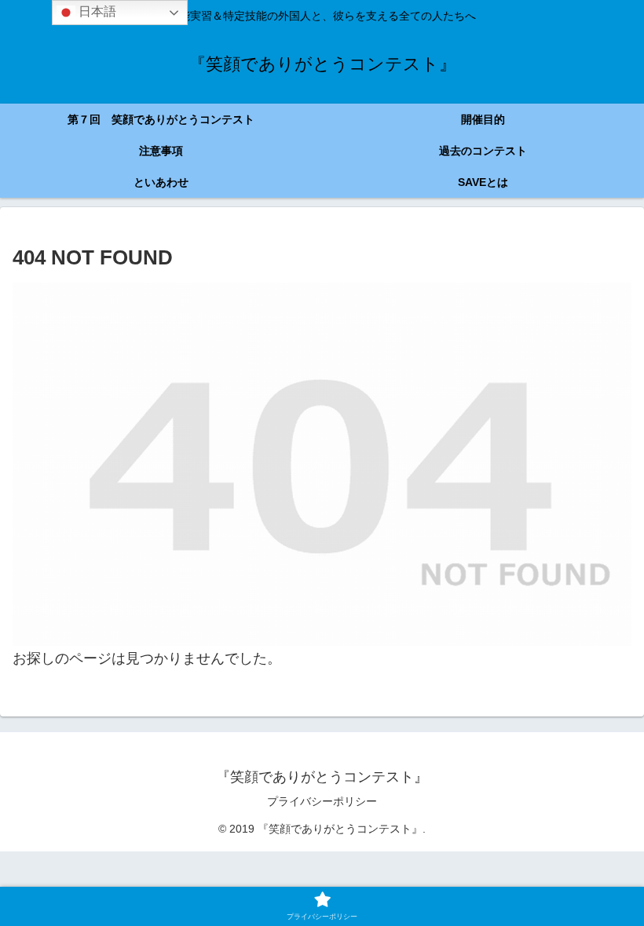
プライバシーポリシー (322, 801)
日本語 (95, 11)
